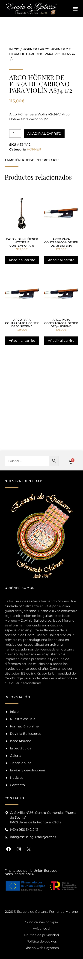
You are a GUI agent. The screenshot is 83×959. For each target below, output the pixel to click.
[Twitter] (29, 849)
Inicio (14, 49)
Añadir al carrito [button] (22, 260)
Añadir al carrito (44, 133)
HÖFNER (30, 49)
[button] (75, 9)
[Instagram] (19, 849)
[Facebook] (8, 849)
